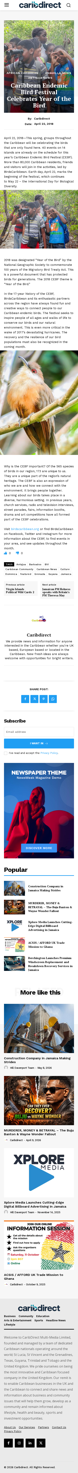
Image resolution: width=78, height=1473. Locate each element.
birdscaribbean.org (25, 529)
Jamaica (66, 574)
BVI (47, 564)
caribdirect (42, 118)
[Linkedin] (30, 1443)
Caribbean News (47, 569)
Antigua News (40, 77)
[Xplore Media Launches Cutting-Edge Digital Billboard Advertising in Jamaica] (14, 925)
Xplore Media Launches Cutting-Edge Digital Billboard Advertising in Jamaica (50, 926)
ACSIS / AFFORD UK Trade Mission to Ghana (46, 945)
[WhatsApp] (53, 699)
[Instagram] (19, 1443)
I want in (36, 743)
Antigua (21, 564)
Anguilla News (58, 73)
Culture (65, 569)
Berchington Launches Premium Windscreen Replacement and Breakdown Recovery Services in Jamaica (50, 964)
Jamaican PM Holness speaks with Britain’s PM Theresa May (56, 592)
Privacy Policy (49, 752)
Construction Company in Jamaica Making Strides (45, 888)
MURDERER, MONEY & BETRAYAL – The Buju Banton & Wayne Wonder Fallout (50, 907)
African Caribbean (22, 73)
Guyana (53, 574)
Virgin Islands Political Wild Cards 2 (20, 591)
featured (25, 574)
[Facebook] (25, 699)
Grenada (39, 574)
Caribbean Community (19, 569)
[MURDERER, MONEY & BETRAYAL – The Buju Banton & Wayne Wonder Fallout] (14, 907)
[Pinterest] (44, 699)
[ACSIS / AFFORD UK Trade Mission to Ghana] (14, 944)
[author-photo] (6, 1068)
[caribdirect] (39, 619)
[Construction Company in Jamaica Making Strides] (14, 888)
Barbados (35, 564)
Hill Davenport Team (22, 1067)
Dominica (11, 574)
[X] (34, 699)
